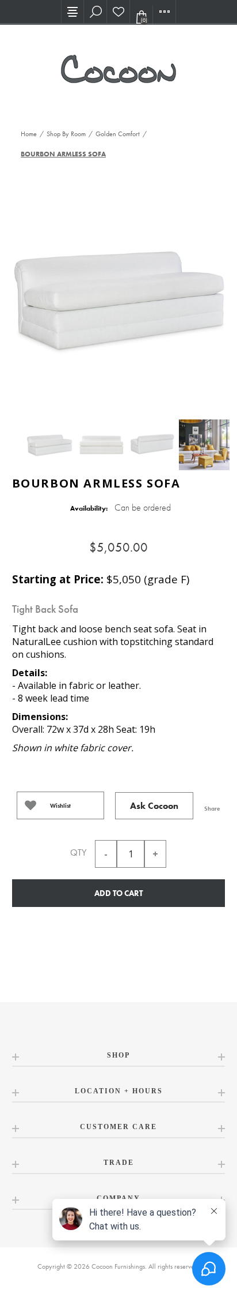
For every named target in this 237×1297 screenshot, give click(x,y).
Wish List (118, 11)
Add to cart (118, 893)
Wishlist (60, 805)
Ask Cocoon (154, 806)
